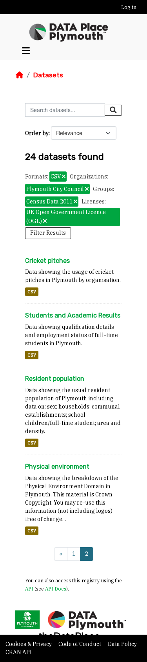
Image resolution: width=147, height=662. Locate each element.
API (29, 588)
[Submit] (113, 110)
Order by (37, 133)
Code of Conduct (80, 644)
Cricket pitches (47, 260)
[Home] (20, 75)
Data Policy (122, 644)
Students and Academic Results (72, 315)
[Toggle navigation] (26, 50)
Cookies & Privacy (29, 644)
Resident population (54, 378)
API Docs (55, 588)
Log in (128, 7)
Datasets (48, 75)
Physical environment (57, 466)
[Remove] (63, 177)
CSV (31, 291)
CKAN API (18, 652)
